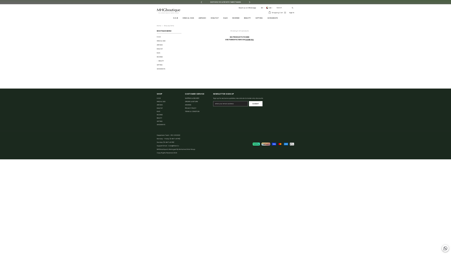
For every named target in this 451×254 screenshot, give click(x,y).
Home (159, 26)
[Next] (249, 2)
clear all (249, 39)
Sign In (291, 13)
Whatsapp (252, 8)
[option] (225, 2)
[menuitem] (169, 37)
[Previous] (201, 2)
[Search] (284, 8)
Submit (255, 104)
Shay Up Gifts (169, 26)
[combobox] (283, 8)
